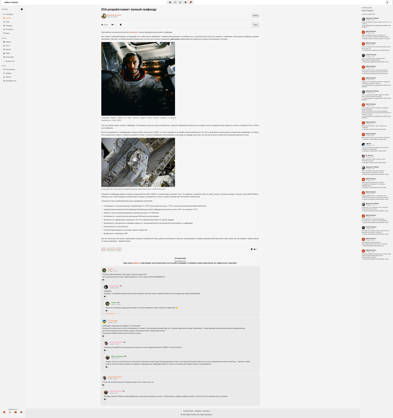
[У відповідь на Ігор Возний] (124, 342)
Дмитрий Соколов (114, 15)
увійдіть (136, 263)
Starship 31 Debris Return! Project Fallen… (375, 129)
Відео (8, 33)
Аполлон (111, 249)
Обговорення (10, 69)
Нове (7, 22)
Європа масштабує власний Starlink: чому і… (376, 62)
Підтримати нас (11, 81)
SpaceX (8, 49)
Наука (8, 53)
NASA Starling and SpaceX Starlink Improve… (375, 73)
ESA (103, 249)
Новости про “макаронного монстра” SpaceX (376, 50)
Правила (8, 73)
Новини (8, 42)
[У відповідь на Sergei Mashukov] (125, 356)
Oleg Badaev (114, 286)
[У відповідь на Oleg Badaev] (118, 303)
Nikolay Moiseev (117, 356)
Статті (8, 46)
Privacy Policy (188, 411)
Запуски (8, 18)
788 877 (368, 144)
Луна (118, 249)
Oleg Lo (111, 269)
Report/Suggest (367, 11)
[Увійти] (387, 2)
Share (256, 25)
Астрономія (10, 57)
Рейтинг (8, 77)
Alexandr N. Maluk (372, 18)
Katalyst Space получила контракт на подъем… (377, 38)
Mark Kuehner (371, 31)
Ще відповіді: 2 (110, 313)
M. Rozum (369, 155)
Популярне (9, 14)
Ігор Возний (112, 321)
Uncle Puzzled (371, 55)
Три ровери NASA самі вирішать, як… (374, 245)
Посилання (9, 29)
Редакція (9, 26)
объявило (133, 32)
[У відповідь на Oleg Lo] (120, 286)
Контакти (206, 411)
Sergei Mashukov (116, 342)
